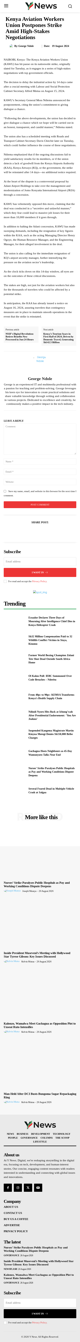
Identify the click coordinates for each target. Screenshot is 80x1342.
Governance (11, 1255)
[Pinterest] (40, 531)
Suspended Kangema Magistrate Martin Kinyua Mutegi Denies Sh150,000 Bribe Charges (51, 734)
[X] (31, 531)
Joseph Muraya (29, 891)
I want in (38, 572)
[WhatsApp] (48, 531)
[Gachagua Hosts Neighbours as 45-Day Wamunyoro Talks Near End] (14, 753)
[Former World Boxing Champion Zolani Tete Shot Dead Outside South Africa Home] (14, 659)
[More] (57, 531)
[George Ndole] (11, 46)
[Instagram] (18, 1188)
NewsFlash (10, 1269)
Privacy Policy (39, 581)
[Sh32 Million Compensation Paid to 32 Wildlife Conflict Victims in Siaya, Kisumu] (14, 640)
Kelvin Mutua (27, 961)
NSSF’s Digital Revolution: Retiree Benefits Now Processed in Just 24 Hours (20, 336)
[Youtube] (38, 1188)
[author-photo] (13, 890)
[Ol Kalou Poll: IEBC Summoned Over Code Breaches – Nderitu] (14, 677)
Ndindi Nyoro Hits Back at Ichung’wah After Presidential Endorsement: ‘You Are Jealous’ (52, 715)
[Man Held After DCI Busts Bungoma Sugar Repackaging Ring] (40, 1064)
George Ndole (26, 46)
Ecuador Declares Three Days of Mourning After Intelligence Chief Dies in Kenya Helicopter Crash (51, 621)
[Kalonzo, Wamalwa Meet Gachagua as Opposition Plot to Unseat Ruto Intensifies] (40, 993)
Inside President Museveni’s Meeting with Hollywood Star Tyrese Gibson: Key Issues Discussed (37, 954)
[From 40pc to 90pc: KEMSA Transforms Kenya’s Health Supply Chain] (14, 696)
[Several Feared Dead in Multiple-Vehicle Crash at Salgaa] (14, 790)
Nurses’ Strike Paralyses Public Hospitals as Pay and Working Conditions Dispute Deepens (51, 772)
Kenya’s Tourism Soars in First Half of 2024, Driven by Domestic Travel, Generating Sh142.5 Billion (58, 338)
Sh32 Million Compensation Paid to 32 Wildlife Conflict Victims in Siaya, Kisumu (50, 640)
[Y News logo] (41, 5)
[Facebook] (22, 531)
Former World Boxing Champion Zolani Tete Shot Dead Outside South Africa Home (51, 659)
